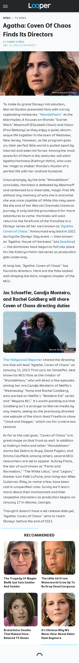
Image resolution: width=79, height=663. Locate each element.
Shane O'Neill (16, 42)
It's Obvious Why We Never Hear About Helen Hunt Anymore (58, 634)
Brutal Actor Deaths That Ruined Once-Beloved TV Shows (17, 634)
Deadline (67, 241)
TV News (20, 18)
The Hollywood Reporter (22, 359)
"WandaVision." (51, 114)
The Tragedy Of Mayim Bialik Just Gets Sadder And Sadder (20, 582)
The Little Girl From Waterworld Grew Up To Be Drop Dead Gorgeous (58, 582)
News (7, 18)
